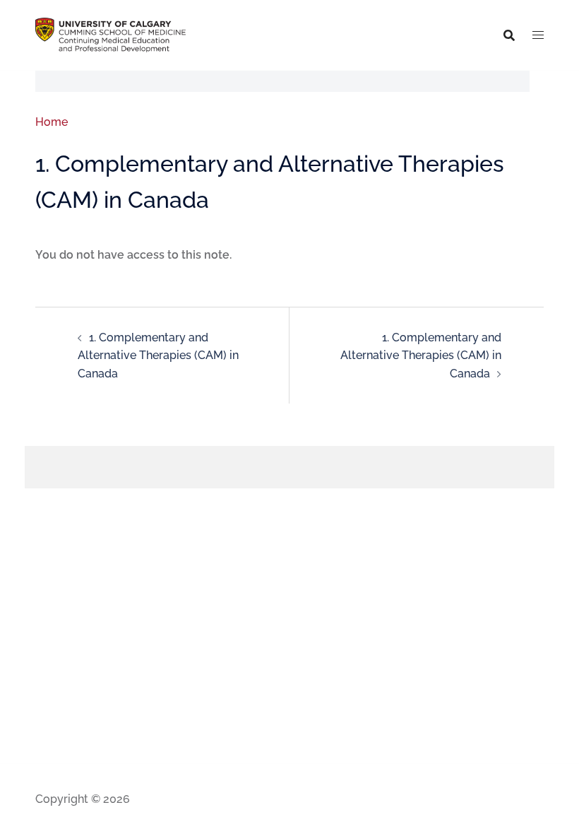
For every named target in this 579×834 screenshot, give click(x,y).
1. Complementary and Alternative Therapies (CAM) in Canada (158, 355)
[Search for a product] (509, 35)
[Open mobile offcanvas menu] (538, 35)
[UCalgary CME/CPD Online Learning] (110, 34)
